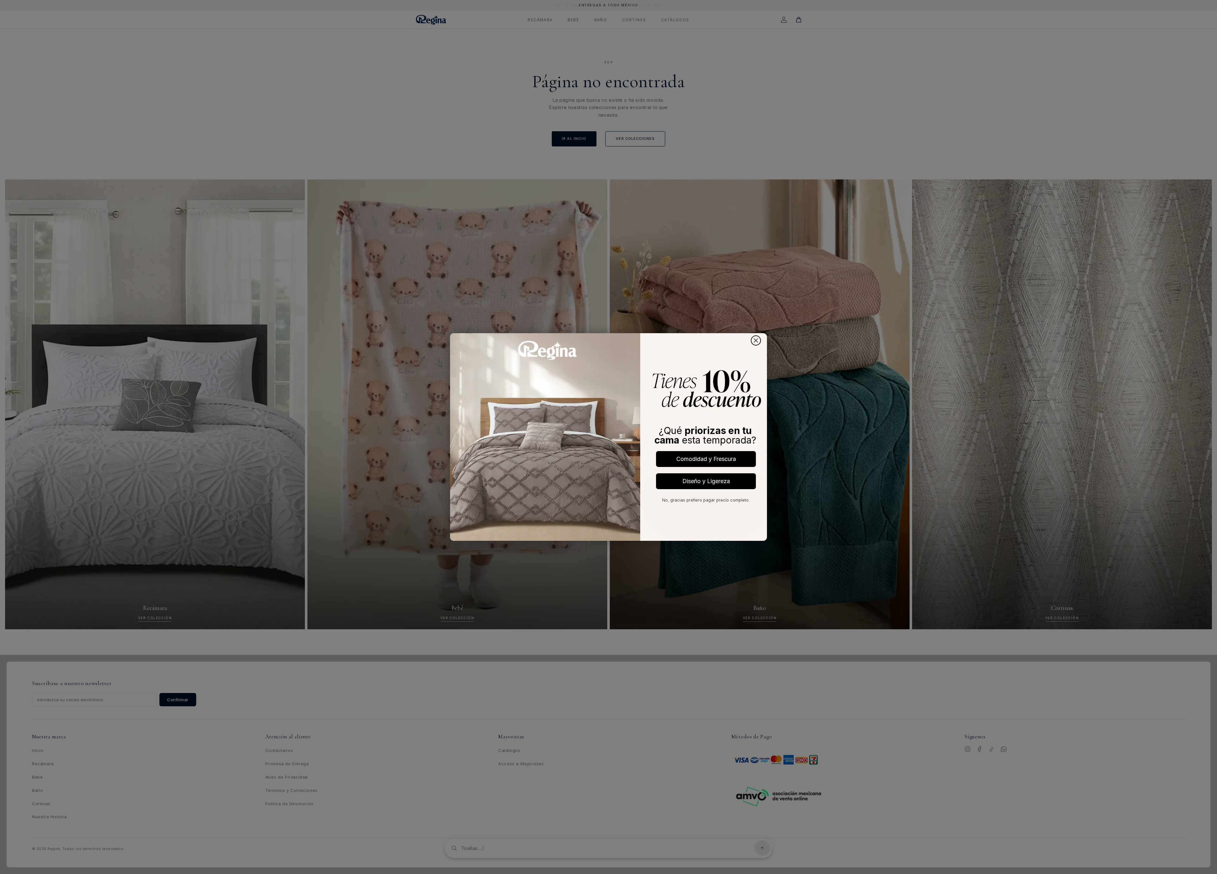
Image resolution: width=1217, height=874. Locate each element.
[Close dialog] (756, 340)
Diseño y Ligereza (706, 481)
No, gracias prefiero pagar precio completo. (706, 499)
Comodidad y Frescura (706, 459)
